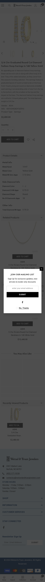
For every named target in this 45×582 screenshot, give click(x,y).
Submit (22, 294)
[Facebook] (22, 302)
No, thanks (24, 308)
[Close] (41, 269)
